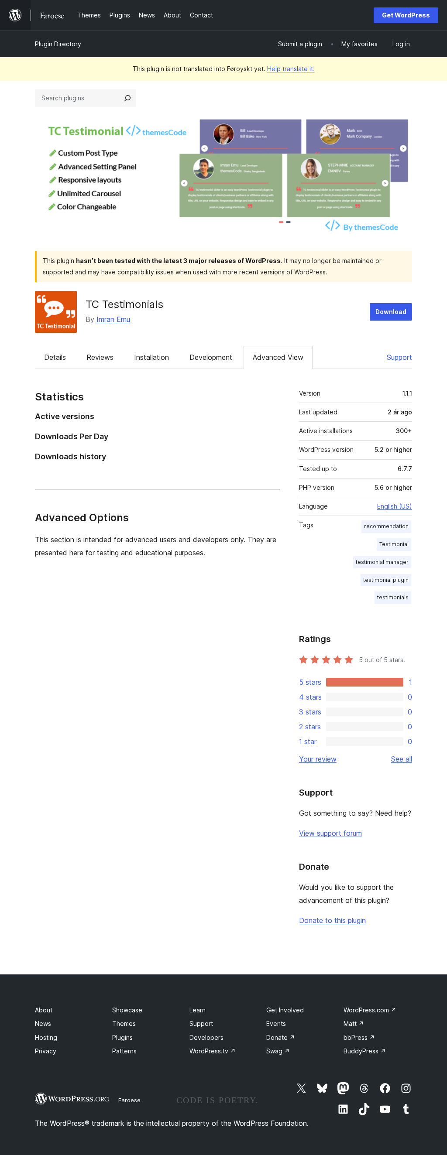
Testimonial (394, 544)
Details (55, 357)
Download (390, 311)
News (43, 1023)
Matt (354, 1023)
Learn (197, 1010)
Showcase (127, 1010)
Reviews (99, 357)
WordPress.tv (212, 1051)
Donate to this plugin (332, 920)
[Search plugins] (127, 98)
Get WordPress (406, 15)
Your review (318, 759)
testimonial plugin (386, 580)
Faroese (129, 1100)
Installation (151, 357)
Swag (278, 1051)
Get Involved (285, 1010)
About (43, 1010)
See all (401, 759)
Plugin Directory (58, 44)
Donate (280, 1037)
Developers (206, 1037)
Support (399, 357)
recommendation (386, 526)
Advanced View (278, 357)
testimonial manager (382, 562)
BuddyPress (365, 1051)
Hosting (46, 1037)
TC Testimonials (124, 304)
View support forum (330, 833)
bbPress (359, 1037)
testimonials (393, 597)
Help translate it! (291, 68)
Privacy (45, 1051)
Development (210, 357)
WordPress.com (370, 1010)
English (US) (394, 506)
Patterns (124, 1051)
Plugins (122, 1037)
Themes (124, 1023)
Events (276, 1023)
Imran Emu (113, 319)
